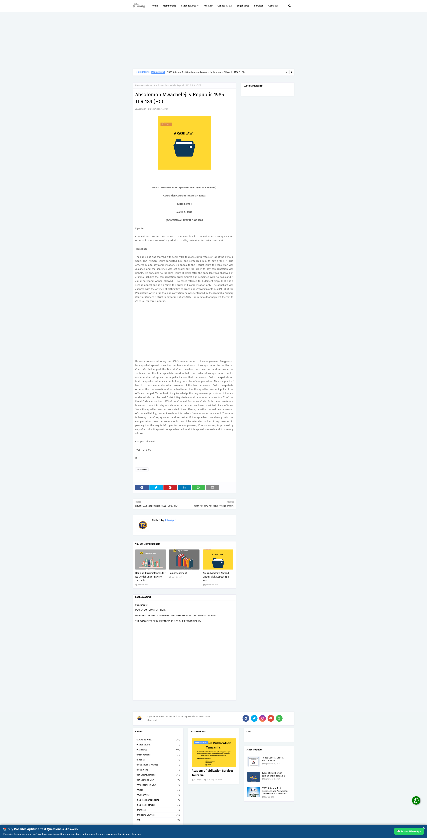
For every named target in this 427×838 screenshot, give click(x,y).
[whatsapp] (279, 718)
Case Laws (147, 85)
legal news (158, 770)
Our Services (158, 795)
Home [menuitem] (155, 5)
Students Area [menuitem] (188, 5)
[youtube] (271, 718)
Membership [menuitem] (169, 5)
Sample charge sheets (158, 800)
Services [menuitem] (258, 5)
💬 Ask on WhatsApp (409, 831)
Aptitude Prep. (158, 739)
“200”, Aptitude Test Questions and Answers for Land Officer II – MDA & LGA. (275, 791)
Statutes (158, 810)
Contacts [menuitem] (273, 5)
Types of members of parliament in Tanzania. (273, 774)
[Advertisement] (213, 40)
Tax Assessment (178, 573)
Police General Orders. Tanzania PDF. (273, 759)
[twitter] (254, 718)
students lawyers (158, 815)
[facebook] (246, 718)
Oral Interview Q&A (158, 785)
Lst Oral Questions (158, 775)
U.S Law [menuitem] (208, 5)
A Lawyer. (141, 109)
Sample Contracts (158, 805)
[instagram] (262, 718)
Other (158, 790)
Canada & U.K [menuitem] (225, 5)
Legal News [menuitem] (243, 5)
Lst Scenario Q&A (158, 780)
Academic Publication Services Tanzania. (213, 773)
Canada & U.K (158, 744)
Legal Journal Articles (158, 764)
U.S (158, 820)
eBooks (158, 759)
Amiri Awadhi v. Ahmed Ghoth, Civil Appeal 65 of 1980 (216, 577)
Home (138, 85)
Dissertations (158, 754)
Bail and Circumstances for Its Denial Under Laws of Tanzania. (150, 577)
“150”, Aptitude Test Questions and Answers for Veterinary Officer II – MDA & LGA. (206, 72)
